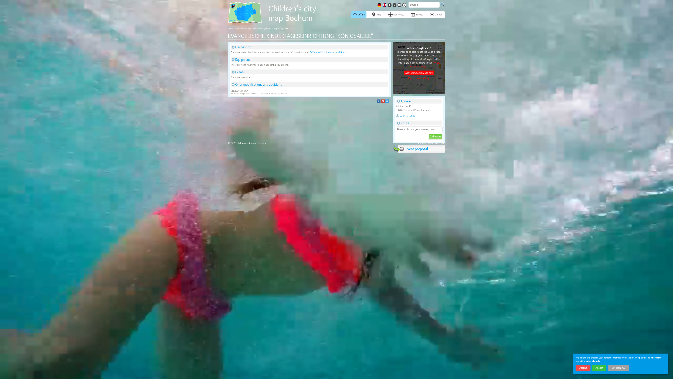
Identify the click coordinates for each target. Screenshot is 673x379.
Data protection (436, 143)
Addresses (398, 14)
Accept (599, 367)
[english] (385, 4)
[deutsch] (379, 4)
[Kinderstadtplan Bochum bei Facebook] (390, 4)
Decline (583, 367)
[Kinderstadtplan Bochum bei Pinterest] (394, 4)
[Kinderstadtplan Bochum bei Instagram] (399, 4)
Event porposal (417, 149)
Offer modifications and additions (328, 52)
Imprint (422, 143)
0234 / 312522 (407, 115)
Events (419, 14)
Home (230, 28)
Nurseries (239, 28)
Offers (361, 14)
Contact (439, 14)
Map (379, 14)
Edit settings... (618, 367)
